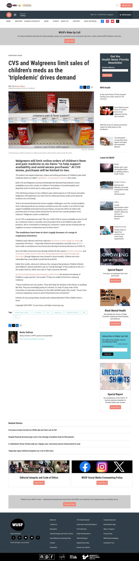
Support (76, 21)
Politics (116, 202)
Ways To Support (109, 529)
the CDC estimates (74, 251)
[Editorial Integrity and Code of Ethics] (39, 466)
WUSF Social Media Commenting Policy (102, 477)
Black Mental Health (115, 310)
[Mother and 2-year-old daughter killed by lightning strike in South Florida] (106, 167)
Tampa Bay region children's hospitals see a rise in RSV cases (31, 451)
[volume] (15, 15)
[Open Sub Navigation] (12, 21)
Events (56, 21)
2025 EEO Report (82, 538)
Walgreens (57, 312)
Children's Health (72, 312)
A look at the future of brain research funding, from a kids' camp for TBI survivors (113, 96)
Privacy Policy (108, 533)
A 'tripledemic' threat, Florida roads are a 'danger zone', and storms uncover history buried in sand (44, 444)
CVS (47, 312)
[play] (9, 15)
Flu (16, 317)
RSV (80, 243)
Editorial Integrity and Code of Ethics (39, 477)
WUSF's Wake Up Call (69, 32)
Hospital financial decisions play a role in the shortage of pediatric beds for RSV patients (41, 437)
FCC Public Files (82, 529)
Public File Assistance (83, 533)
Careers (52, 543)
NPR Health (105, 87)
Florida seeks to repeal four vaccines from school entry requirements (120, 234)
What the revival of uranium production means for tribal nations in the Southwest (113, 127)
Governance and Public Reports (87, 524)
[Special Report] (115, 256)
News (8, 21)
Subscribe (69, 41)
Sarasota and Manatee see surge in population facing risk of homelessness (121, 189)
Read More (115, 280)
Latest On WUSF (107, 157)
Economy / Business (120, 182)
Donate (127, 5)
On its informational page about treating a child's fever (37, 274)
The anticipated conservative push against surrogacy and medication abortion (120, 142)
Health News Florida (15, 55)
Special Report (115, 269)
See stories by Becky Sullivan (32, 339)
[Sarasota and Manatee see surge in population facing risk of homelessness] (106, 185)
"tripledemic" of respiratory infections (52, 178)
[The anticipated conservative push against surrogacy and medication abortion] (106, 141)
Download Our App (110, 524)
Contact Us (53, 524)
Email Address (108, 346)
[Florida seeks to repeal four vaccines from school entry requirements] (106, 230)
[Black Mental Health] (115, 297)
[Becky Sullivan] (13, 337)
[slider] (18, 15)
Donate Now (69, 504)
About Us (53, 520)
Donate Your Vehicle (83, 547)
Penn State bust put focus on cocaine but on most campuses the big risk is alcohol (121, 111)
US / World (37, 312)
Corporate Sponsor (110, 520)
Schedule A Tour (109, 543)
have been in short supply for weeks (65, 241)
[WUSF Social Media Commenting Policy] (102, 466)
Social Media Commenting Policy (60, 538)
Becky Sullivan (20, 86)
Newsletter (53, 529)
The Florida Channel (83, 520)
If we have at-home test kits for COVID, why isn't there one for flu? (32, 430)
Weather (18, 21)
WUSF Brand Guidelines (111, 538)
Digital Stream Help (83, 543)
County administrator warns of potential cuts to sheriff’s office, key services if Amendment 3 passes (121, 212)
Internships (53, 547)
